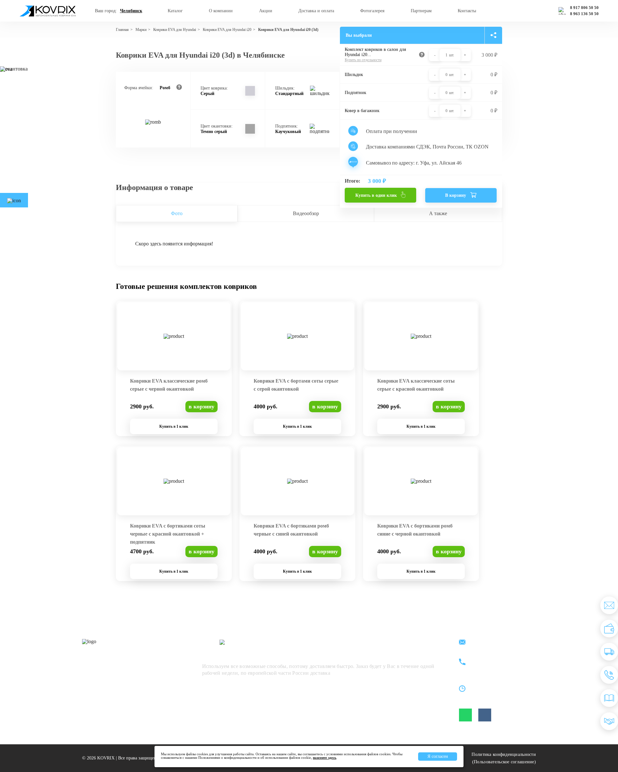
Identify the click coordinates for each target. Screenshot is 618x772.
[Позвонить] (609, 675)
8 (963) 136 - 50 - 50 (497, 666)
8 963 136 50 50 (584, 14)
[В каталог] (609, 698)
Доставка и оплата (316, 10)
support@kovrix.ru (495, 642)
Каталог (175, 10)
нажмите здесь (324, 757)
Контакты (467, 10)
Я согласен (437, 756)
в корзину (201, 406)
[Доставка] (609, 652)
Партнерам (421, 10)
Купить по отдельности (363, 60)
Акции (265, 10)
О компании (221, 10)
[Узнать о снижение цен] (609, 605)
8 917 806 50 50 (584, 7)
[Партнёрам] (609, 721)
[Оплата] (609, 628)
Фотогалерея (372, 10)
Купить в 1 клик (173, 426)
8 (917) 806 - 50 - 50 (497, 658)
